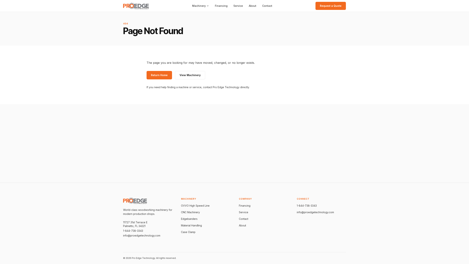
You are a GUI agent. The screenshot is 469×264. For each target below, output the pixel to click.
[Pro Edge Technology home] (136, 6)
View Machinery (190, 75)
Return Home (159, 75)
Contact (267, 5)
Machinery (199, 5)
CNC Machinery (190, 212)
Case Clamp (188, 232)
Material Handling (191, 225)
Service (238, 5)
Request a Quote (330, 5)
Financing (221, 5)
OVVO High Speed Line (195, 205)
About (252, 5)
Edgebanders (189, 218)
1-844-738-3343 (133, 230)
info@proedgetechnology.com (141, 235)
